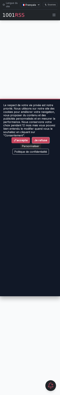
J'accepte (21, 140)
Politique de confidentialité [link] (30, 151)
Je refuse (40, 140)
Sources (52, 4)
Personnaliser (30, 146)
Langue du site (12, 5)
